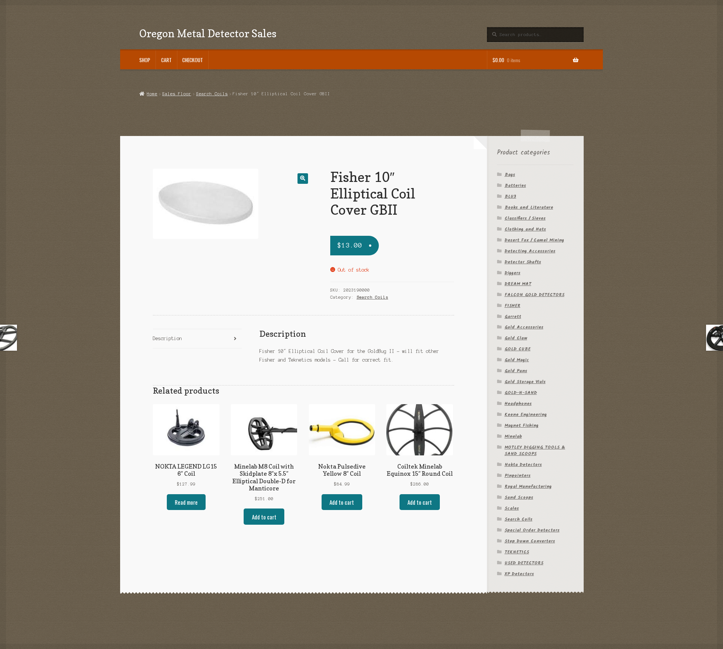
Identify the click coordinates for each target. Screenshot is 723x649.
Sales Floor (176, 94)
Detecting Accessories (530, 251)
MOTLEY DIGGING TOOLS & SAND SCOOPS (535, 450)
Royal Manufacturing (528, 486)
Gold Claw (516, 338)
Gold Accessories (524, 327)
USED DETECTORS (524, 563)
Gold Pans (516, 370)
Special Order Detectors (532, 530)
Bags (510, 174)
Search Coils (212, 94)
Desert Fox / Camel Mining (534, 240)
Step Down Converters (530, 541)
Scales (512, 508)
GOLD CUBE (518, 349)
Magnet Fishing (521, 425)
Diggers (512, 272)
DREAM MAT (518, 283)
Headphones (518, 403)
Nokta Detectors (523, 464)
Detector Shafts (523, 262)
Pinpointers (518, 475)
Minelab (513, 436)
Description (167, 338)
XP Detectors (519, 573)
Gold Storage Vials (525, 381)
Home (152, 94)
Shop (144, 60)
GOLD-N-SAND (521, 392)
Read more (186, 502)
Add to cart (264, 517)
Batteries (515, 185)
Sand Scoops (519, 497)
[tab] (197, 338)
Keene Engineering (526, 414)
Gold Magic (517, 359)
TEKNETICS (517, 552)
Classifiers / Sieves (525, 218)
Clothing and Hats (525, 229)
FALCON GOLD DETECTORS (534, 294)
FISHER (512, 305)
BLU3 (510, 196)
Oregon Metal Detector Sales (207, 33)
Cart (166, 60)
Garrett (513, 316)
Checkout (192, 60)
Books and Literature (529, 207)
